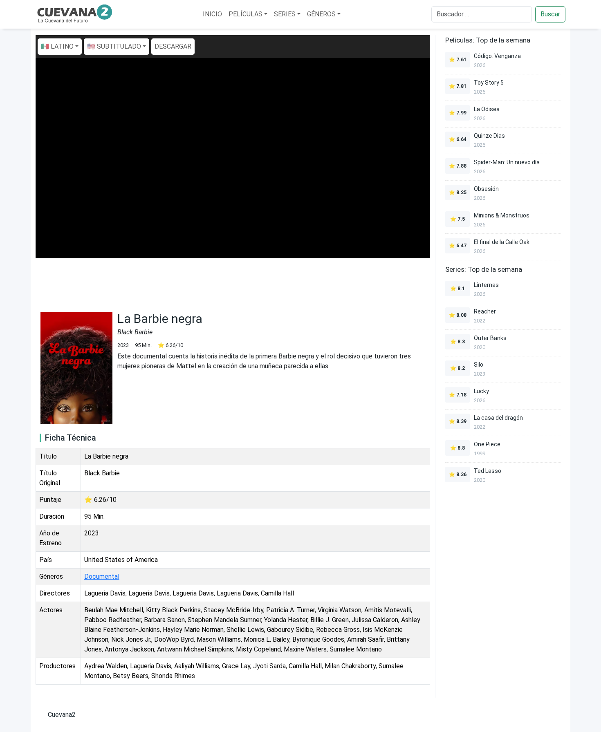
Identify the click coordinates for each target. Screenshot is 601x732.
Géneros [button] (321, 14)
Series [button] (285, 14)
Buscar (550, 14)
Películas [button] (245, 14)
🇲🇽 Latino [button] (57, 46)
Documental (101, 576)
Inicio (212, 14)
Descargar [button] (173, 46)
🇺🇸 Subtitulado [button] (114, 46)
